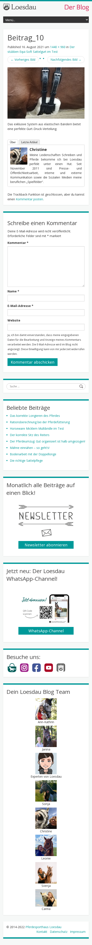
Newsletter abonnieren (46, 544)
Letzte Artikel (29, 142)
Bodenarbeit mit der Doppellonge (33, 454)
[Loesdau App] (61, 671)
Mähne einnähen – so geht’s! (29, 448)
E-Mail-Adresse (20, 306)
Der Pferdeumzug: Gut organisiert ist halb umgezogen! (47, 441)
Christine (38, 149)
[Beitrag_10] (46, 93)
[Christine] (18, 156)
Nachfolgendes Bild (65, 59)
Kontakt (41, 932)
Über (13, 142)
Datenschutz (58, 932)
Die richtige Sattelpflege (26, 460)
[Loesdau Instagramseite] (24, 671)
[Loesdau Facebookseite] (36, 671)
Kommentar (17, 243)
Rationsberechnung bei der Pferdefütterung (40, 422)
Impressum (78, 932)
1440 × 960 (57, 47)
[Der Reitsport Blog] (46, 7)
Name (13, 291)
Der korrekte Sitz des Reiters (29, 435)
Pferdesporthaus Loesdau (43, 927)
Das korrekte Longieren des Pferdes (35, 416)
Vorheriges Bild (23, 59)
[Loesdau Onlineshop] (12, 671)
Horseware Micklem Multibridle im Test (37, 428)
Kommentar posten (29, 199)
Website (13, 320)
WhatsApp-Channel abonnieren (46, 631)
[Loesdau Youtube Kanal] (48, 671)
